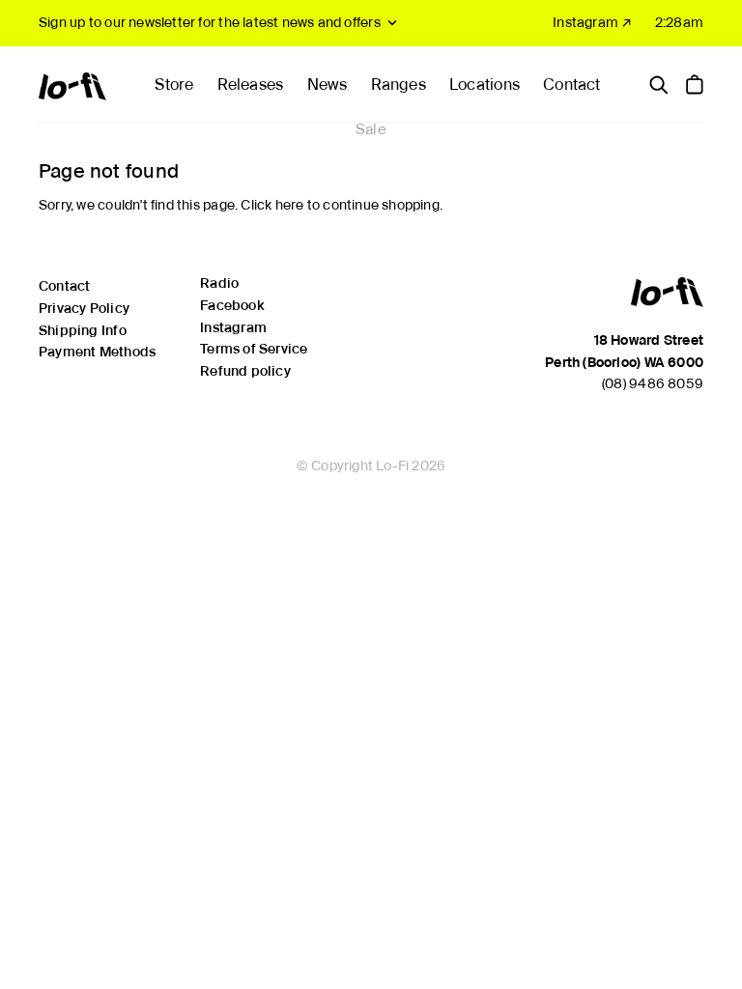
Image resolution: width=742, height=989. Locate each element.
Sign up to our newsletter (210, 22)
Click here (272, 204)
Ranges (398, 84)
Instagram (233, 327)
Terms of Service (253, 348)
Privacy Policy (84, 308)
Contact (571, 84)
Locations (484, 84)
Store (174, 84)
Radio (219, 283)
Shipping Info (83, 330)
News (327, 84)
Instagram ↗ (592, 22)
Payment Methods (97, 351)
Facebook (232, 305)
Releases (250, 84)
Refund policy (245, 371)
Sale (371, 129)
